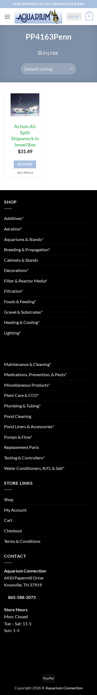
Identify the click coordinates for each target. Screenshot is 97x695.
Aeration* (13, 228)
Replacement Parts (21, 447)
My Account (15, 509)
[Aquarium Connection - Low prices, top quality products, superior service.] (38, 16)
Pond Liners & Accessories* (29, 426)
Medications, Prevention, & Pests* (35, 374)
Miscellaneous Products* (27, 384)
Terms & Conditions (22, 541)
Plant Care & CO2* (21, 395)
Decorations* (16, 270)
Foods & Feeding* (20, 301)
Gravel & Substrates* (23, 312)
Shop (73, 16)
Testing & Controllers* (24, 457)
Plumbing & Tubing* (22, 405)
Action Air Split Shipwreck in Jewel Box (25, 136)
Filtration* (13, 291)
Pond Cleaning (17, 416)
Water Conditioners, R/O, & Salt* (34, 468)
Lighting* (12, 332)
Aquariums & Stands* (23, 239)
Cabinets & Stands (21, 260)
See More (25, 164)
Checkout (13, 530)
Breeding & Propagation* (27, 249)
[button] (7, 16)
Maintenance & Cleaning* (27, 364)
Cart (8, 520)
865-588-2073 (22, 597)
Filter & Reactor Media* (25, 280)
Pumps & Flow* (18, 436)
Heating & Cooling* (22, 322)
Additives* (13, 218)
